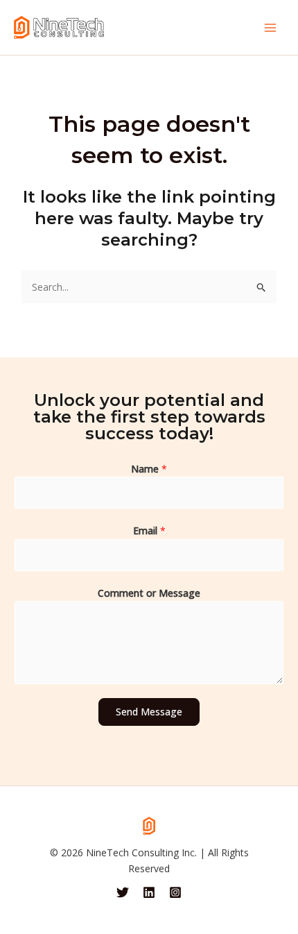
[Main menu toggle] (270, 28)
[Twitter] (122, 892)
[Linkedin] (149, 892)
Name (149, 468)
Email (149, 530)
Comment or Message (149, 593)
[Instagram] (175, 892)
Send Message (149, 711)
